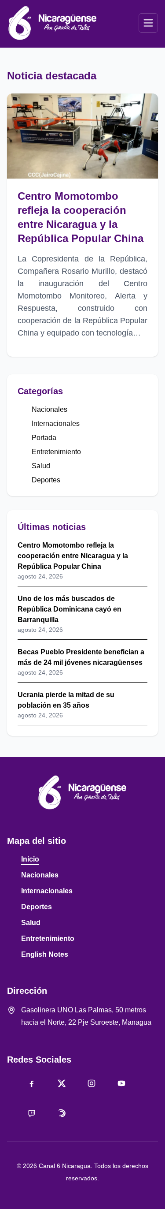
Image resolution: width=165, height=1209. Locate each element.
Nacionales (49, 409)
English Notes (44, 954)
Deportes (46, 480)
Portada (44, 437)
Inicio (30, 859)
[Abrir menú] (148, 23)
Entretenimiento (56, 451)
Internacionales (56, 423)
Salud (41, 466)
